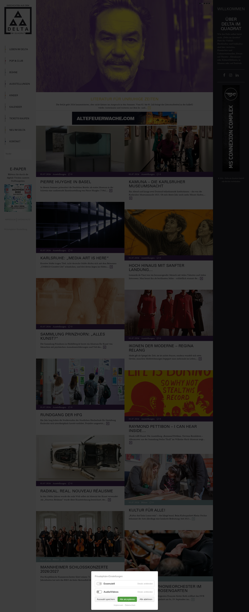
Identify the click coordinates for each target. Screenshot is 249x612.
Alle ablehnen (146, 599)
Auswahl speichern (106, 599)
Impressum (118, 605)
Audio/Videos (111, 592)
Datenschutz (130, 605)
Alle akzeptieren (127, 599)
